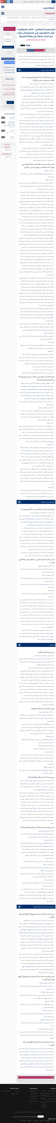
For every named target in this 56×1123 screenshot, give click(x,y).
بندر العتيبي (12, 119)
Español (49, 1)
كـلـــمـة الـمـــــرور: (8, 40)
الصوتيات (50, 13)
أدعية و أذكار (43, 1102)
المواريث (17, 1091)
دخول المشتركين (8, 47)
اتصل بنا (19, 1116)
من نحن (14, 1116)
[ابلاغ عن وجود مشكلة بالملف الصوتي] (28, 50)
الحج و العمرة (33, 1096)
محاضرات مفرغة (51, 1096)
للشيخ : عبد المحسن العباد (36, 40)
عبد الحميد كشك (12, 127)
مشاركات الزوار (6, 1091)
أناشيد (44, 1091)
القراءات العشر (33, 1101)
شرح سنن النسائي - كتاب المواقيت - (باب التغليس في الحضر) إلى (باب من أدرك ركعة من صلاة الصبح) (36, 33)
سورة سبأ (13, 130)
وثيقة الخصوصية (33, 1116)
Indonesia (25, 1)
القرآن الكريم (51, 1091)
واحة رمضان (34, 1093)
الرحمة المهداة (33, 1091)
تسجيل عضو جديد (9, 69)
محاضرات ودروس (50, 1093)
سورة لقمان (12, 137)
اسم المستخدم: (8, 33)
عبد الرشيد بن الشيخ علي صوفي (11, 133)
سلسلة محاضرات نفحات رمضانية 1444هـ (9, 93)
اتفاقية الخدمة (25, 1116)
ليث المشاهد (12, 117)
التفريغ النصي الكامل (39, 50)
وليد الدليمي (12, 139)
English (32, 1)
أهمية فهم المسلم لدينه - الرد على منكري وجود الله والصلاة (9, 124)
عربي (53, 1)
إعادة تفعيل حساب (9, 72)
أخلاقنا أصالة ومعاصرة (8, 85)
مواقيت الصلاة (15, 1093)
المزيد (10, 102)
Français (37, 1)
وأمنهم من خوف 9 (9, 89)
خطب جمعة (52, 1098)
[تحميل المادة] (30, 50)
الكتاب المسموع (51, 1101)
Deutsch (43, 1)
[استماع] (33, 50)
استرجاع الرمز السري (9, 67)
